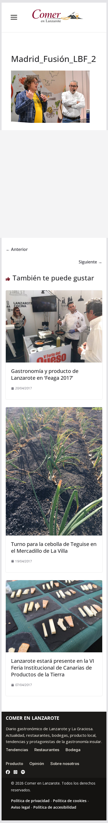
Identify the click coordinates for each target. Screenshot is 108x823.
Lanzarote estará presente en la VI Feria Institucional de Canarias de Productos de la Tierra (52, 667)
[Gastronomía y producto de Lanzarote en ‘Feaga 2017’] (54, 294)
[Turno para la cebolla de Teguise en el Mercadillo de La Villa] (54, 411)
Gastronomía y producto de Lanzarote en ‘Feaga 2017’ (44, 374)
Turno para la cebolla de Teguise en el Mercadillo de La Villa (53, 547)
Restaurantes (46, 749)
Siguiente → (90, 262)
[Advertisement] (54, 184)
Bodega (73, 749)
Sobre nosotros (64, 763)
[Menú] (14, 17)
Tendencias (17, 749)
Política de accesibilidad (54, 807)
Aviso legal (20, 807)
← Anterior (17, 249)
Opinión (36, 763)
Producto (14, 763)
